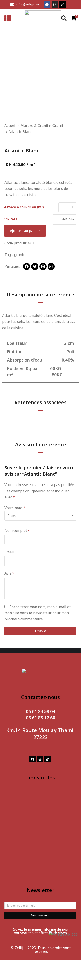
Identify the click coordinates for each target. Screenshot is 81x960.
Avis (9, 573)
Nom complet (17, 530)
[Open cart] (73, 18)
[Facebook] (47, 4)
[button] (26, 266)
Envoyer (40, 631)
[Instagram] (55, 4)
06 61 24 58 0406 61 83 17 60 (40, 714)
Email (10, 551)
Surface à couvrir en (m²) (23, 207)
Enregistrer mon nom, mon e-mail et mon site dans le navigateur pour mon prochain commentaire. (37, 612)
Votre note (14, 507)
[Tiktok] (62, 4)
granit (19, 254)
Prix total (10, 219)
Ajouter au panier (25, 230)
